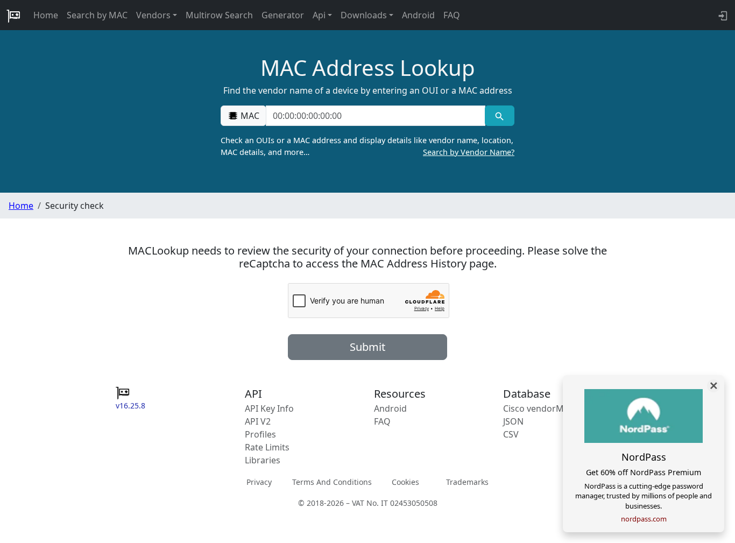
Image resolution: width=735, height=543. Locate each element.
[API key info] (722, 15)
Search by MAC (97, 15)
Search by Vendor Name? (468, 152)
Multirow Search (219, 15)
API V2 (258, 421)
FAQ (451, 15)
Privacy (259, 482)
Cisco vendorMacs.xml (548, 408)
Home (45, 15)
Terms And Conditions (332, 482)
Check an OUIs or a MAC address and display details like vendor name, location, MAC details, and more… (367, 146)
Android (418, 15)
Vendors (153, 15)
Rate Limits (267, 447)
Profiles (260, 434)
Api (319, 15)
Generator (283, 15)
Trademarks (467, 482)
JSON (513, 421)
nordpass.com (644, 519)
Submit (367, 347)
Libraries (262, 460)
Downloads (364, 15)
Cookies (405, 482)
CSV (511, 434)
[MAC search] (499, 115)
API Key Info (269, 408)
